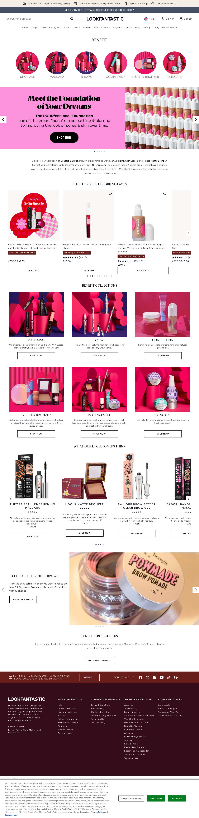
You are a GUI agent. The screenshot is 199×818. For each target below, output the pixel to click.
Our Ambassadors (133, 729)
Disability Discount (133, 726)
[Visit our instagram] (154, 677)
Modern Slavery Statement (104, 715)
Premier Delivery (66, 729)
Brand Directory (132, 712)
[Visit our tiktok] (168, 677)
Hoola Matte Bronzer (155, 160)
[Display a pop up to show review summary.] (86, 257)
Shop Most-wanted (99, 660)
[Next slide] (196, 119)
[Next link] (188, 498)
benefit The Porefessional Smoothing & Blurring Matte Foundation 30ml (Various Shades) (141, 248)
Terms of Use (11, 815)
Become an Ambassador (136, 751)
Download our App (67, 708)
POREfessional (99, 165)
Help (60, 705)
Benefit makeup (69, 160)
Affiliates (128, 733)
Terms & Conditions (100, 705)
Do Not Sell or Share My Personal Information (24, 731)
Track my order (65, 733)
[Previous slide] (3, 119)
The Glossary (130, 708)
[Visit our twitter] (147, 677)
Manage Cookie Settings (131, 798)
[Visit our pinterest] (175, 677)
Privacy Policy (97, 708)
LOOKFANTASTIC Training (170, 715)
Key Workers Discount (135, 747)
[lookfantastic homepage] (105, 19)
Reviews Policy (98, 722)
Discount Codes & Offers (136, 722)
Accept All (177, 798)
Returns (61, 715)
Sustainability (97, 719)
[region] (99, 798)
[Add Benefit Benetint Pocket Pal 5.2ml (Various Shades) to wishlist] (110, 193)
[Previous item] (10, 233)
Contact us (63, 726)
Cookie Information (100, 712)
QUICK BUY (34, 270)
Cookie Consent (16, 727)
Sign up (87, 677)
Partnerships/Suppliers (135, 737)
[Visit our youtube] (161, 677)
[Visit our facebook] (140, 677)
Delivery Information (68, 719)
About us (128, 705)
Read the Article (23, 599)
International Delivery (68, 722)
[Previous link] (10, 498)
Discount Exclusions (67, 712)
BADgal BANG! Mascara (125, 160)
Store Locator (164, 705)
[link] (167, 19)
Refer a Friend (131, 744)
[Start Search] (72, 18)
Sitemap (128, 740)
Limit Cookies (156, 798)
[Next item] (188, 233)
